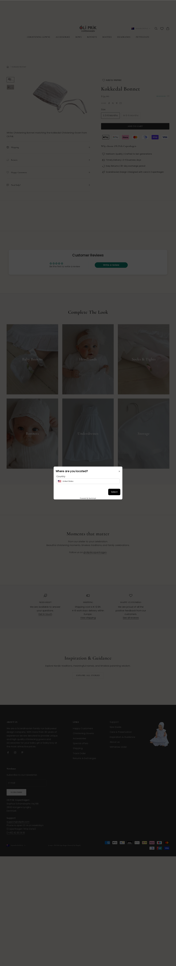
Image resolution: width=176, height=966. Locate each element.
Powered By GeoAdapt (88, 498)
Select (114, 491)
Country (60, 476)
